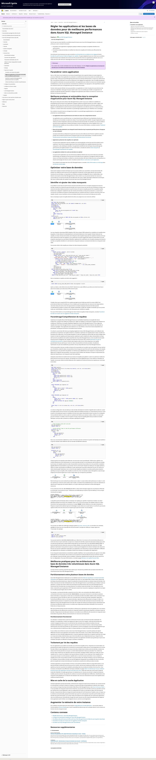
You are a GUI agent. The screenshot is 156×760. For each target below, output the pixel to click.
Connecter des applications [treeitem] (10, 57)
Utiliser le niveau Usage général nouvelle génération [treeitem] (12, 62)
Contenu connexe (134, 33)
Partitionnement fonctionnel (84, 137)
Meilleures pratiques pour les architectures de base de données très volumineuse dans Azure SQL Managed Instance (142, 29)
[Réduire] (26, 21)
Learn (52, 22)
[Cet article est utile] (143, 37)
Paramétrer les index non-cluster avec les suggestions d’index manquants (70, 720)
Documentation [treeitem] (6, 39)
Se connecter (152, 10)
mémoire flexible (62, 707)
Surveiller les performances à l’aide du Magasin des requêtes (65, 56)
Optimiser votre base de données (137, 26)
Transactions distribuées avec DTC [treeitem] (11, 59)
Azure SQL (60, 22)
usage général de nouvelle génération (83, 705)
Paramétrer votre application (137, 24)
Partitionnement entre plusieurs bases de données (64, 137)
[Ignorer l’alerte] (154, 2)
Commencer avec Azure (149, 13)
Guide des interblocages (59, 164)
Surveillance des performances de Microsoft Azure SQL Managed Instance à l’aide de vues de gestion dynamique (79, 719)
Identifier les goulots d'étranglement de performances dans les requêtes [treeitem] (13, 79)
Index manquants (95, 147)
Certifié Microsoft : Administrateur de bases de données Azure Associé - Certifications (69, 741)
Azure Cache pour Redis (98, 687)
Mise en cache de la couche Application (90, 159)
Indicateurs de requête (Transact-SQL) (90, 558)
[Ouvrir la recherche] (147, 11)
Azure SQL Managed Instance (70, 22)
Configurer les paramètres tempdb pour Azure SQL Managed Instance (69, 717)
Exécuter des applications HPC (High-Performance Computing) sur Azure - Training (68, 733)
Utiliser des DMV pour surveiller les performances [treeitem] (15, 82)
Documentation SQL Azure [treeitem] (7, 28)
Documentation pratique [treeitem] (9, 55)
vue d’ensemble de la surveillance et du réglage (86, 54)
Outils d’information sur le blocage (95, 162)
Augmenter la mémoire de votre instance (139, 31)
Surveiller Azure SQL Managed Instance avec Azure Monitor (66, 722)
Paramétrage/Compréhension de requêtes (63, 149)
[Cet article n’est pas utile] (145, 37)
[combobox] (13, 24)
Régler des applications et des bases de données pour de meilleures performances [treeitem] (15, 75)
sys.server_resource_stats (84, 525)
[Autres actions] (104, 22)
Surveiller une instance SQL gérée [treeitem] (12, 72)
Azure (56, 22)
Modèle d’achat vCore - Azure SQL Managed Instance (65, 715)
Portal (140, 13)
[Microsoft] (2, 10)
